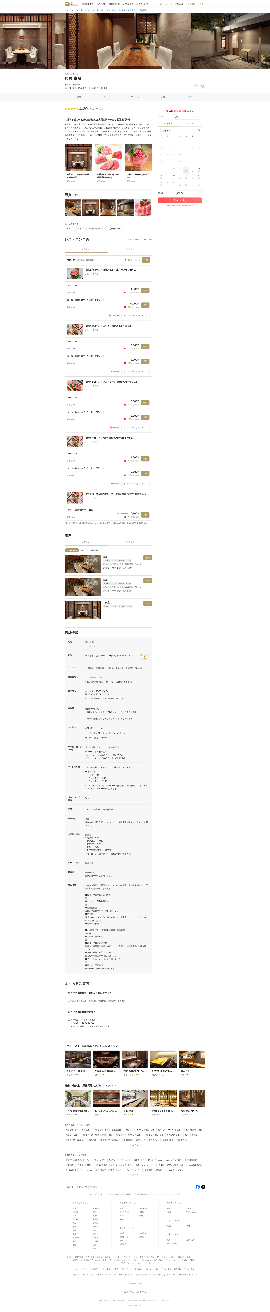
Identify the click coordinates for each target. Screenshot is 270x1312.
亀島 (121, 1240)
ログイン (201, 4)
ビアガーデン (125, 1263)
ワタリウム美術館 (85, 1165)
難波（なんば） (192, 1212)
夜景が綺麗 (79, 1257)
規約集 (92, 1194)
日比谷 (75, 1219)
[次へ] (265, 40)
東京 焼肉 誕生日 (72, 1135)
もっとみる (134, 1145)
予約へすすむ (180, 200)
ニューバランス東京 (174, 1160)
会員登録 (191, 4)
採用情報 (93, 1187)
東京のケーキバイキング (101, 1269)
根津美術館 (70, 1165)
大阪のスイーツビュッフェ (83, 1275)
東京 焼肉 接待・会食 (194, 1130)
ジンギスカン (146, 1260)
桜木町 (122, 1216)
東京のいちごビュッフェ (145, 1275)
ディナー (170, 123)
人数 (160, 116)
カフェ (124, 1260)
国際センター (125, 1237)
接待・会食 (90, 1257)
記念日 (107, 1257)
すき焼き (171, 1257)
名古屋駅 (143, 1233)
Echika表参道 (71, 1170)
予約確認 (179, 4)
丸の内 (75, 1212)
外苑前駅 (158, 1170)
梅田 (168, 1208)
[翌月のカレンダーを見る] (199, 130)
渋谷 (74, 1230)
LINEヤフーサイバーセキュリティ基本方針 (116, 1194)
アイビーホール (86, 1170)
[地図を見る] (144, 657)
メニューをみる (92, 274)
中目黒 (95, 1219)
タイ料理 (74, 1260)
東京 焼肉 (92, 1140)
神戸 (168, 1240)
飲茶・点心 (107, 1260)
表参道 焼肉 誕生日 (174, 1135)
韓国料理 (193, 1260)
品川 (74, 1248)
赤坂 (74, 1223)
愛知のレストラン (127, 1228)
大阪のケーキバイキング (122, 1269)
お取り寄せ (128, 4)
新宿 (94, 1212)
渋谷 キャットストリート (145, 1165)
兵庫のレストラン (174, 1234)
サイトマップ (160, 1194)
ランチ (192, 123)
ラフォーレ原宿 (99, 1160)
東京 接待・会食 (72, 1130)
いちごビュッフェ (126, 1275)
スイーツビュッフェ (163, 1269)
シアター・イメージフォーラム (129, 1170)
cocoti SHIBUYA (195, 1165)
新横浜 (142, 1212)
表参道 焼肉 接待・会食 (154, 1135)
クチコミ (191, 97)
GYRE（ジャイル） (155, 1160)
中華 (141, 1257)
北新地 (188, 1208)
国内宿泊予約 (88, 4)
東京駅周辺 (97, 1208)
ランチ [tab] (131, 249)
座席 (79, 97)
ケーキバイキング (82, 1269)
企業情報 (70, 1187)
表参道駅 (148, 1170)
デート (147, 1263)
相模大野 (123, 1219)
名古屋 (122, 1233)
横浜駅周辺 (144, 1208)
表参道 (194, 1135)
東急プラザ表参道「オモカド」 (78, 1160)
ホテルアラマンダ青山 (174, 1170)
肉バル (116, 1260)
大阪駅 (169, 1212)
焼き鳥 (184, 1260)
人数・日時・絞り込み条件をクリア (180, 205)
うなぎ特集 (84, 1260)
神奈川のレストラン (128, 1203)
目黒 (94, 1245)
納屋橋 (142, 1237)
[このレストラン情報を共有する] (196, 86)
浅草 (94, 1248)
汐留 (94, 1234)
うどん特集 (96, 1260)
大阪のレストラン (174, 1203)
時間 (160, 193)
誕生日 (99, 1257)
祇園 (188, 1226)
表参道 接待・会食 (101, 1130)
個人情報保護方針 (143, 1194)
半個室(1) (94, 550)
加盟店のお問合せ (135, 1283)
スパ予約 (101, 4)
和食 (135, 1257)
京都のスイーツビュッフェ (106, 1275)
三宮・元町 (190, 1240)
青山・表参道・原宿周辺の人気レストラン (89, 1085)
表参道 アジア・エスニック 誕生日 (128, 1135)
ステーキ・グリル (194, 1257)
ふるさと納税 (142, 4)
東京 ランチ (140, 1140)
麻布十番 (76, 1238)
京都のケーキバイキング (144, 1269)
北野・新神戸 (171, 1243)
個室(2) (84, 550)
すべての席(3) (71, 550)
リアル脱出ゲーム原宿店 (104, 1170)
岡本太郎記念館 (191, 1160)
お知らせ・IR (82, 1187)
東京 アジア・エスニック (75, 1140)
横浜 (121, 1208)
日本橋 (95, 1223)
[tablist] (108, 250)
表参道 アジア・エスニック (109, 1140)
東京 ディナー (154, 1140)
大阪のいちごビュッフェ (166, 1275)
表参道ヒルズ (139, 1160)
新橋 (94, 1230)
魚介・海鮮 (158, 1260)
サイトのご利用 (174, 1194)
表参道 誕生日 (117, 1130)
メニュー (107, 97)
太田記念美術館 (101, 1165)
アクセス (135, 97)
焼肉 (163, 1257)
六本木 (75, 1216)
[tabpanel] (108, 390)
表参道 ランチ (168, 1140)
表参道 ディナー (183, 1140)
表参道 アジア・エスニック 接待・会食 (97, 1135)
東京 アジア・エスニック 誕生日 (170, 1130)
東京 (186, 1135)
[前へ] (5, 40)
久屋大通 (123, 1244)
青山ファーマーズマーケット (120, 1160)
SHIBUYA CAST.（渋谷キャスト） (172, 1165)
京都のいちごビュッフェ (187, 1275)
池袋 (74, 1234)
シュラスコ (134, 1260)
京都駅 (169, 1226)
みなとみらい (125, 1212)
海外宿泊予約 (114, 4)
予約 (146, 260)
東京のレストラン (80, 1203)
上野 (74, 1245)
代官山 (95, 1238)
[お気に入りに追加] (202, 86)
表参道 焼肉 (128, 1140)
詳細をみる (71, 292)
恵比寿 (75, 1227)
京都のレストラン (174, 1220)
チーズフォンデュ (172, 1260)
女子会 (69, 1257)
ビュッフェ (150, 1257)
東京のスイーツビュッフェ (184, 1269)
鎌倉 (141, 1216)
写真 (163, 97)
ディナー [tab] (88, 249)
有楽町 (95, 1216)
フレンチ (127, 1257)
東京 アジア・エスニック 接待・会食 (140, 1130)
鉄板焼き (180, 1257)
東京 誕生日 (86, 1130)
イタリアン (117, 1257)
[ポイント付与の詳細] (193, 111)
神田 (74, 1241)
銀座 (74, 1208)
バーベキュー (137, 1263)
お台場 (95, 1241)
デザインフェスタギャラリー (122, 1165)
